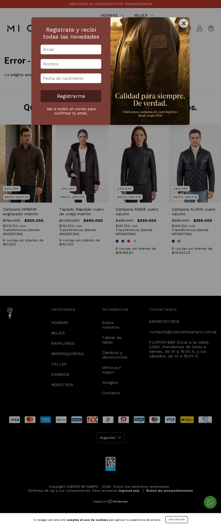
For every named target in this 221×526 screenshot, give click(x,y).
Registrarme (71, 96)
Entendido (177, 519)
